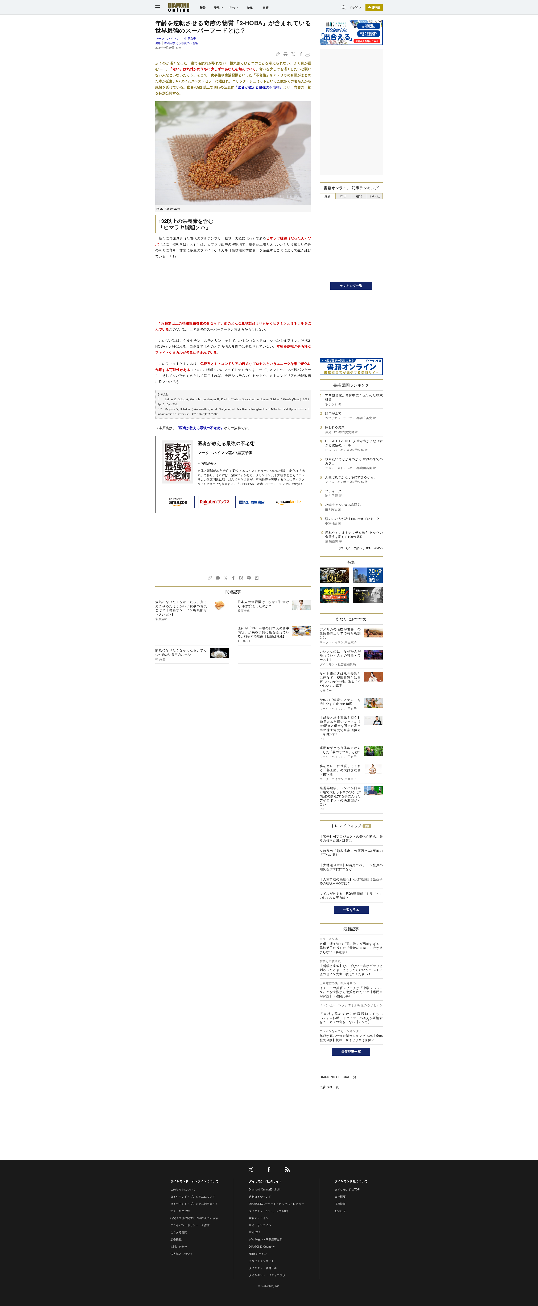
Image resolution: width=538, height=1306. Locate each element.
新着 (203, 7)
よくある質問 (178, 1232)
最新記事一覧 (351, 1051)
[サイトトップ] (178, 7)
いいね (375, 196)
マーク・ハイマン (167, 38)
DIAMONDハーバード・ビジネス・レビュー (276, 1204)
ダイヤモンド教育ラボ (263, 1268)
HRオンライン (258, 1254)
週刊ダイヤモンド (260, 1196)
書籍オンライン (258, 1218)
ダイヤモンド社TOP (347, 1189)
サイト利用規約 (180, 1211)
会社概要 (340, 1196)
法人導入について (181, 1254)
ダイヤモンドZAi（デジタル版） (269, 1211)
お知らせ (340, 1211)
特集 (250, 7)
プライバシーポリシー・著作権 (190, 1225)
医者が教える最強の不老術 (181, 43)
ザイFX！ (255, 1232)
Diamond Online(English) (264, 1189)
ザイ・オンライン (260, 1225)
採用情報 (340, 1204)
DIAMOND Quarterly (262, 1246)
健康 (158, 43)
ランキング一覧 (351, 285)
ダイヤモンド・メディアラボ (267, 1275)
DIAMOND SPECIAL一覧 (338, 1077)
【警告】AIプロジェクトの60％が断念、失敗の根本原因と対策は (351, 838)
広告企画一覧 (329, 1087)
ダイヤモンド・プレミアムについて (192, 1196)
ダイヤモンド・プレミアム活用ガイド (194, 1204)
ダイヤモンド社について (351, 1181)
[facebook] (269, 1170)
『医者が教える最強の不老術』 (258, 87)
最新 (327, 196)
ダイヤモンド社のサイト (265, 1181)
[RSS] (287, 1170)
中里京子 (190, 38)
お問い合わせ (178, 1246)
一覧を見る (351, 909)
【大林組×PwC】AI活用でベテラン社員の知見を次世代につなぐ (351, 867)
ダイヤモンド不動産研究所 (265, 1239)
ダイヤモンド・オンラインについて (194, 1181)
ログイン (355, 7)
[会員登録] (374, 7)
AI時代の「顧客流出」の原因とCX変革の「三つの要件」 (351, 852)
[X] (250, 1170)
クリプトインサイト (261, 1261)
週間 (359, 196)
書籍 (266, 7)
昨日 (343, 196)
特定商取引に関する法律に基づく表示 (194, 1218)
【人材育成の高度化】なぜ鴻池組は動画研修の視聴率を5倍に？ (351, 881)
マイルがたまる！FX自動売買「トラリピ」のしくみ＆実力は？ (351, 895)
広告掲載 (176, 1239)
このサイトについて (183, 1189)
